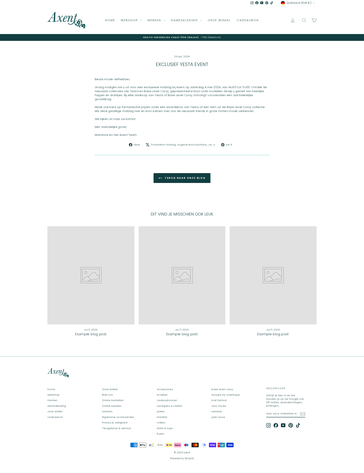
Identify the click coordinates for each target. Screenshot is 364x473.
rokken (161, 422)
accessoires (165, 389)
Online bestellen (112, 400)
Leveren (107, 411)
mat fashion (219, 400)
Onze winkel (110, 389)
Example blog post (91, 334)
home (110, 20)
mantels (162, 417)
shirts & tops (165, 428)
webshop (130, 20)
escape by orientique (225, 395)
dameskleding (185, 20)
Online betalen (111, 406)
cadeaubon (248, 20)
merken (155, 20)
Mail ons (107, 395)
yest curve (218, 417)
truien (160, 434)
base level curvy (222, 389)
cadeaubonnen (167, 400)
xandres (216, 411)
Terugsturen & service (116, 428)
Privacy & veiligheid (114, 422)
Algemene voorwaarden (118, 417)
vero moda (218, 406)
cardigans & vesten (169, 406)
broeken (162, 395)
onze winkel (219, 20)
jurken (161, 411)
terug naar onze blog (185, 178)
